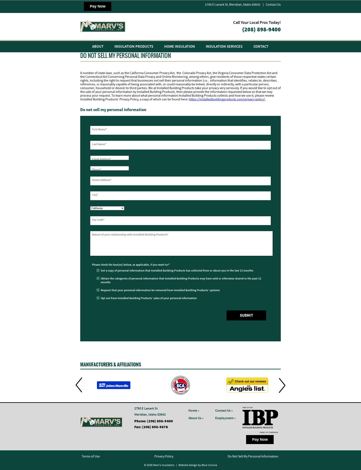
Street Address (101, 180)
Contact (260, 46)
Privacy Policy (163, 456)
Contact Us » (224, 411)
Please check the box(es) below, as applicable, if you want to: (131, 265)
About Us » (195, 418)
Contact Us (273, 5)
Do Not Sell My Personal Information (253, 456)
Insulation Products (133, 46)
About (98, 46)
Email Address (101, 159)
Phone (96, 170)
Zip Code (98, 220)
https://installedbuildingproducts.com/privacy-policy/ (227, 99)
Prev (79, 385)
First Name (99, 129)
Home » (193, 411)
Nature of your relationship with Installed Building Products (130, 235)
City (95, 195)
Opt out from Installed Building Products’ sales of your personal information (149, 298)
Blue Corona (209, 465)
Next (282, 385)
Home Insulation (179, 46)
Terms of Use (91, 456)
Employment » (225, 418)
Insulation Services (224, 46)
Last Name (99, 144)
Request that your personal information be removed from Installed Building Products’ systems (160, 290)
